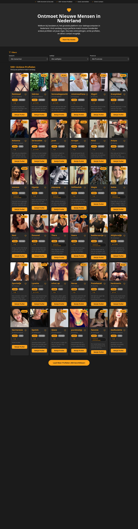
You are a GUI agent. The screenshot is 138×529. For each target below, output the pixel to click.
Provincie (93, 56)
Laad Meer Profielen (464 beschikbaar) (69, 363)
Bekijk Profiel (20, 115)
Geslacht (11, 56)
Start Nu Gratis (69, 39)
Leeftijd (51, 56)
